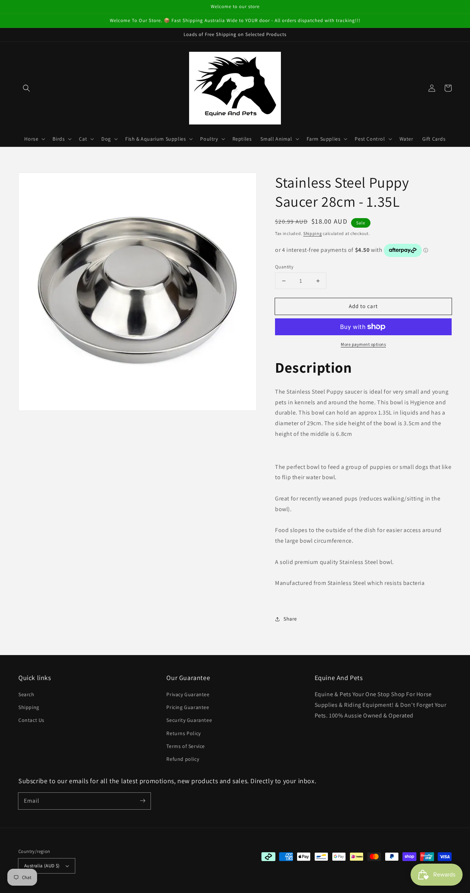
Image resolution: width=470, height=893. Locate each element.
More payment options (363, 344)
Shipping (312, 233)
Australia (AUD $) (42, 866)
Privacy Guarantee (187, 694)
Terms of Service (185, 746)
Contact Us (31, 720)
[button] (26, 88)
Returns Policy (183, 733)
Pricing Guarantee (187, 707)
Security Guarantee (189, 720)
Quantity (284, 267)
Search (26, 694)
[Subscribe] (142, 801)
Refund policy (182, 759)
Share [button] (290, 618)
